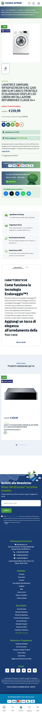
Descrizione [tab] (18, 267)
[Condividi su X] (11, 193)
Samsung (6, 423)
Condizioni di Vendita (21, 644)
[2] (18, 444)
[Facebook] (7, 670)
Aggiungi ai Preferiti (11, 156)
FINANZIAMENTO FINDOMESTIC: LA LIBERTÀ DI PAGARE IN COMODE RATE (21, 678)
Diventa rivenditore (21, 595)
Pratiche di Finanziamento (21, 618)
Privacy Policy (21, 653)
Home (2, 10)
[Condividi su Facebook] (6, 193)
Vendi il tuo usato (22, 633)
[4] (21, 444)
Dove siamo (21, 577)
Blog (21, 589)
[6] (25, 444)
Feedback (21, 586)
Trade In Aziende (21, 598)
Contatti (21, 580)
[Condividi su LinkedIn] (17, 193)
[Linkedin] (24, 670)
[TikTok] (35, 670)
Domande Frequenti (21, 624)
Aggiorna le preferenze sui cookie (21, 659)
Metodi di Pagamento (21, 615)
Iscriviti (6, 510)
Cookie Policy (21, 656)
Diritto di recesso (21, 647)
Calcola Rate (12, 182)
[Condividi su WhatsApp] (23, 193)
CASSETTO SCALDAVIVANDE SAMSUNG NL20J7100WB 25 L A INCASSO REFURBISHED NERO (21, 426)
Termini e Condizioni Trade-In (21, 650)
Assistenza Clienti (21, 627)
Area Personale (21, 609)
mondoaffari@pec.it (22, 558)
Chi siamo (21, 574)
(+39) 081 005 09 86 (22, 552)
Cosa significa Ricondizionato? (21, 583)
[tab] (6, 69)
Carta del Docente (21, 621)
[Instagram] (13, 670)
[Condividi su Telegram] (29, 193)
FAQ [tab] (27, 267)
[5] (23, 444)
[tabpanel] (21, 43)
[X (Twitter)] (18, 670)
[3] (20, 444)
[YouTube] (29, 670)
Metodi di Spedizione (21, 612)
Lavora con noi (21, 592)
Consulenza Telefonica (21, 630)
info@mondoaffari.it (22, 555)
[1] (16, 444)
